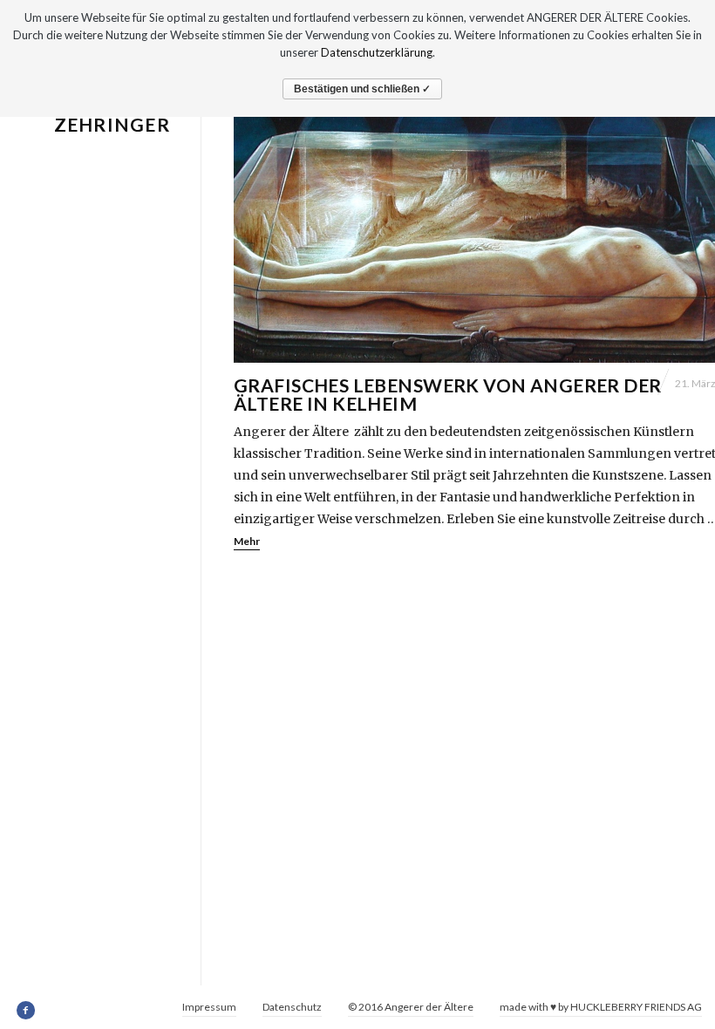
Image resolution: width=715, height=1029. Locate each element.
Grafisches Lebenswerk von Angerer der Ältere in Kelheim (448, 394)
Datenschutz (292, 1006)
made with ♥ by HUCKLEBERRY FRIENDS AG (601, 1006)
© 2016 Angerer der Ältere (410, 1006)
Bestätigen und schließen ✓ (362, 89)
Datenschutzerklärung (376, 52)
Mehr (247, 541)
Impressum (209, 1006)
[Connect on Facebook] (26, 1010)
